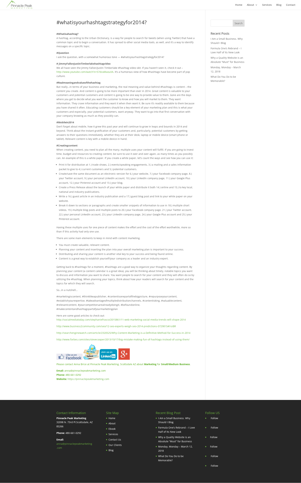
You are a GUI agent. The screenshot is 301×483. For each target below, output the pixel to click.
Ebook (112, 428)
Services (267, 5)
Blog (278, 5)
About (250, 5)
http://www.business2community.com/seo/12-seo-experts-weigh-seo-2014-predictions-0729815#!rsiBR (116, 326)
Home (238, 5)
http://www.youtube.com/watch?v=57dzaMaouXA (84, 71)
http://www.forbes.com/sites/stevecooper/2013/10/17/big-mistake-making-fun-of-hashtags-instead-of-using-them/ (123, 339)
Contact (290, 5)
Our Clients (115, 445)
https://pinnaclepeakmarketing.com (88, 379)
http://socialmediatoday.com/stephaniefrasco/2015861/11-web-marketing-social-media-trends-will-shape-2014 (121, 319)
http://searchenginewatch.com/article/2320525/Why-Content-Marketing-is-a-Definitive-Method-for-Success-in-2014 (123, 332)
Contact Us (115, 439)
